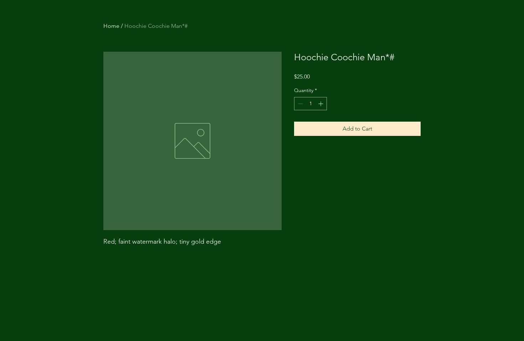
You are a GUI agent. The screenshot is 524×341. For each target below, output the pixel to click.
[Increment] (321, 103)
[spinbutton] (310, 103)
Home (111, 25)
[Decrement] (299, 103)
